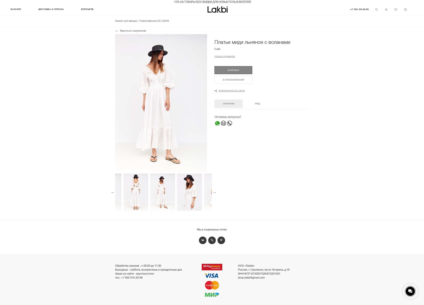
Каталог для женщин (126, 21)
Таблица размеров (224, 56)
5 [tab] (171, 213)
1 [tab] (151, 213)
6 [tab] (176, 213)
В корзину (233, 70)
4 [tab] (166, 213)
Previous (112, 192)
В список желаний (233, 80)
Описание (228, 104)
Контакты (87, 9)
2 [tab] (156, 213)
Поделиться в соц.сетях (231, 91)
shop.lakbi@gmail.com (251, 277)
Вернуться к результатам (133, 30)
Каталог (16, 9)
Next (214, 192)
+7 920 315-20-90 (359, 9)
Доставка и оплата (51, 9)
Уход (257, 104)
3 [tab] (161, 213)
